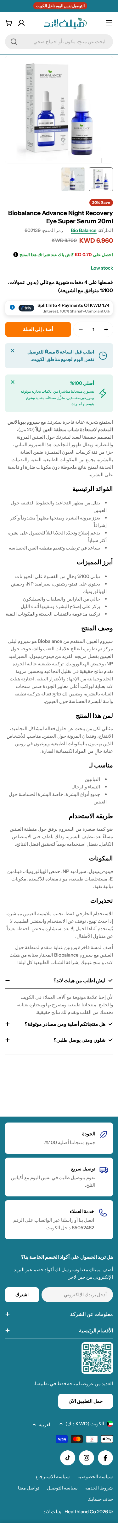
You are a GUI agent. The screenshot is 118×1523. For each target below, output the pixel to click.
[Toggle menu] (109, 23)
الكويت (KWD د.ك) (84, 1424)
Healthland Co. (79, 1512)
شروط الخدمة (99, 1488)
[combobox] (59, 41)
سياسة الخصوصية (95, 1476)
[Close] (13, 351)
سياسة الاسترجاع (53, 1476)
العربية (45, 1424)
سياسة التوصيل (62, 1488)
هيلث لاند (52, 1512)
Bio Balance (84, 230)
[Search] (14, 41)
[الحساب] (21, 23)
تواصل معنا (28, 1488)
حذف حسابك (100, 1499)
